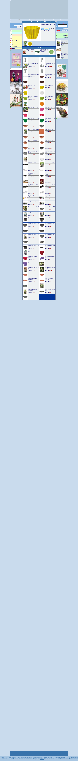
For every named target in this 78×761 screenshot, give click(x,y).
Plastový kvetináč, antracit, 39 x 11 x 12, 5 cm (50, 246)
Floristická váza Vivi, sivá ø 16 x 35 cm (33, 58)
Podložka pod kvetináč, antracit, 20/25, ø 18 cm (49, 284)
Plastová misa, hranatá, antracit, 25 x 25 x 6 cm (50, 174)
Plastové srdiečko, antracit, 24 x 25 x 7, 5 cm (50, 185)
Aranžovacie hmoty (15, 34)
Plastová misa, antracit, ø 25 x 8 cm (33, 162)
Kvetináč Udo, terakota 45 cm (49, 140)
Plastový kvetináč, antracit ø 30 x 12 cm (33, 207)
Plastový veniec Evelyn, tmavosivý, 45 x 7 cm (50, 268)
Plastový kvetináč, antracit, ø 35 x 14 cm (50, 224)
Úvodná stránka (30, 755)
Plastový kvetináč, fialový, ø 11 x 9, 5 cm (50, 257)
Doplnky (13, 38)
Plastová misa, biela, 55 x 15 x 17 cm (50, 168)
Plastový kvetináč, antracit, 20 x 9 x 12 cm (50, 240)
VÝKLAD (39, 47)
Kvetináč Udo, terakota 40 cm (32, 140)
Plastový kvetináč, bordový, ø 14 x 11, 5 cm (33, 257)
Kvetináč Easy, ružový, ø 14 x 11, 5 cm (50, 113)
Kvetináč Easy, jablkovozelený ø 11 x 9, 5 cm (33, 97)
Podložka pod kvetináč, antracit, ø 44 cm (33, 284)
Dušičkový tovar (14, 46)
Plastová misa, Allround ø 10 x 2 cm (50, 157)
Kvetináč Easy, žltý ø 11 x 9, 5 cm (49, 85)
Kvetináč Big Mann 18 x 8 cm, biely (33, 74)
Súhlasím (42, 759)
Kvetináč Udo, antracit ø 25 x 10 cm (33, 129)
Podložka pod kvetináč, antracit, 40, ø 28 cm (50, 290)
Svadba (13, 48)
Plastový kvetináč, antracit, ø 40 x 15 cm (33, 229)
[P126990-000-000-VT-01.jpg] (29, 45)
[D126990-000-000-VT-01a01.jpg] (25, 45)
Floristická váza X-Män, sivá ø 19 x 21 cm (50, 64)
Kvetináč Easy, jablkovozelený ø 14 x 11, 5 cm (50, 97)
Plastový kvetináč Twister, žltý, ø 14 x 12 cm (33, 196)
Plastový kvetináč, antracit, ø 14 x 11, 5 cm (49, 218)
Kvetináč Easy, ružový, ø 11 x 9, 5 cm (33, 113)
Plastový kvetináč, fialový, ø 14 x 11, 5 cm (33, 262)
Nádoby (13, 33)
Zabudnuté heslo (64, 30)
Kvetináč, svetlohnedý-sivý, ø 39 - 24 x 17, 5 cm (33, 157)
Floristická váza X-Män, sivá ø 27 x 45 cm (50, 69)
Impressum (35, 755)
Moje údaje (48, 755)
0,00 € (67, 35)
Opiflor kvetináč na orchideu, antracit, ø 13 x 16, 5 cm (64, 54)
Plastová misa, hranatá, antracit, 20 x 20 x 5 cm (33, 174)
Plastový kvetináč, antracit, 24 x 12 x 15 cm (33, 246)
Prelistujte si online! (15, 67)
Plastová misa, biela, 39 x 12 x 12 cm (33, 168)
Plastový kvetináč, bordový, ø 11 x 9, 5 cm (50, 251)
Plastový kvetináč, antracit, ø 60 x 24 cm (33, 240)
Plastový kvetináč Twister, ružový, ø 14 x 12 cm (50, 202)
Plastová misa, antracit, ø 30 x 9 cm (50, 162)
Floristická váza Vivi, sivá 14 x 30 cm (33, 64)
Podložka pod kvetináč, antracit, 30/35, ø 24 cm (32, 290)
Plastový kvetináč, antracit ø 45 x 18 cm (50, 213)
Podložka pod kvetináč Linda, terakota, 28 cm (49, 273)
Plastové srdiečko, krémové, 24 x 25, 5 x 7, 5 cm (50, 191)
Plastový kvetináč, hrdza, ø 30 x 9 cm (49, 262)
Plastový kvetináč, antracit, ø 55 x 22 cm (50, 235)
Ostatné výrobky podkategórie (39, 56)
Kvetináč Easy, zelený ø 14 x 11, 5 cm (50, 119)
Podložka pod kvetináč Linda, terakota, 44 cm (49, 279)
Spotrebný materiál (15, 36)
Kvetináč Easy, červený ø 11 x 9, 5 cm (33, 86)
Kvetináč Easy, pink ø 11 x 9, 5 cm (33, 107)
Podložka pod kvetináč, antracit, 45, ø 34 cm (33, 295)
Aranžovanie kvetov (15, 40)
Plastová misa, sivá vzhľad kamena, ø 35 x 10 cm (50, 179)
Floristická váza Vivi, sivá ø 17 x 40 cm (50, 58)
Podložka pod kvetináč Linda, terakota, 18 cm (32, 273)
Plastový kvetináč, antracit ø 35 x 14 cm (50, 207)
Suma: (64, 35)
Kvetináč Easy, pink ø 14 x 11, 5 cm (50, 107)
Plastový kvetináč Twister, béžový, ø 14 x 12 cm (33, 202)
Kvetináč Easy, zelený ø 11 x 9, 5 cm (33, 118)
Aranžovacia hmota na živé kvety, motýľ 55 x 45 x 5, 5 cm (64, 41)
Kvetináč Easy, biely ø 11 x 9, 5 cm (50, 90)
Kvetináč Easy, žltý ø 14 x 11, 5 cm (33, 90)
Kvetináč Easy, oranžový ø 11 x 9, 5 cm (33, 102)
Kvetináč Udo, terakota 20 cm (49, 129)
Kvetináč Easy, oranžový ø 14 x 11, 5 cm (50, 102)
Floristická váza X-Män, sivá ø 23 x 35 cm (33, 69)
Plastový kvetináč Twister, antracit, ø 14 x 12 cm (50, 196)
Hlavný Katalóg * (15, 31)
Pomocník (44, 755)
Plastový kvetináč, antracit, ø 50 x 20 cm (33, 235)
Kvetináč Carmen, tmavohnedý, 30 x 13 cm (33, 80)
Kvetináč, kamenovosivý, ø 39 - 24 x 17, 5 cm (33, 152)
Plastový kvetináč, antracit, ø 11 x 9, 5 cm (33, 218)
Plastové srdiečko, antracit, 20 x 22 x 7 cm (33, 185)
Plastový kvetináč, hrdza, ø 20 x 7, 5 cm (33, 268)
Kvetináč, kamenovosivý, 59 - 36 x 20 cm (50, 152)
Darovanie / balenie (15, 42)
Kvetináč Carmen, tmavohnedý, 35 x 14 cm (50, 80)
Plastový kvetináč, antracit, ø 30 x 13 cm (33, 224)
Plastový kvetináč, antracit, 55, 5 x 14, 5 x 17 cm (33, 251)
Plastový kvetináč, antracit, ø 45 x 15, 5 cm (49, 229)
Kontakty (40, 755)
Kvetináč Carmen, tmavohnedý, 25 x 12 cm (50, 75)
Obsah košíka (66, 37)
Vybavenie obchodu (15, 44)
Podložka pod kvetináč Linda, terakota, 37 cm (32, 279)
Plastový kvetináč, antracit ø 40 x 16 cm (33, 213)
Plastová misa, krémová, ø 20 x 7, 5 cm (33, 179)
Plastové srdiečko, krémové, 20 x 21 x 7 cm (33, 191)
